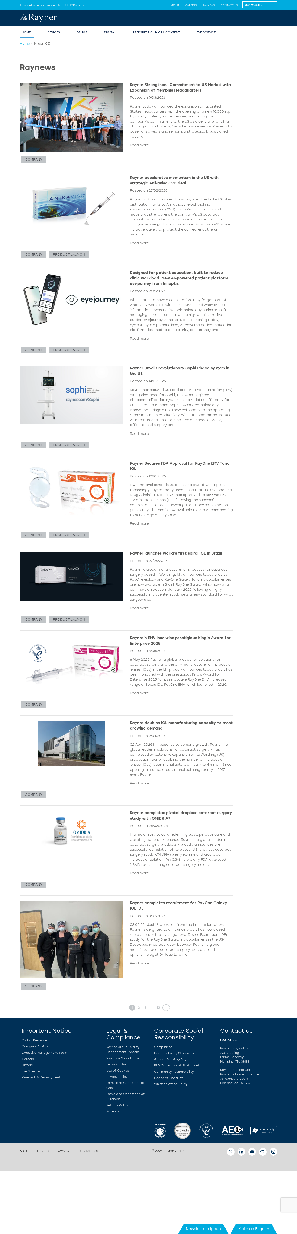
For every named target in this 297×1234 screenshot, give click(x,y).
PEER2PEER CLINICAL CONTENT (156, 32)
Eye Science (31, 1071)
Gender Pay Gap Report (172, 1059)
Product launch (69, 254)
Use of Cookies (117, 1070)
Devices (53, 32)
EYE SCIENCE (206, 32)
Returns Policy (117, 1105)
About (174, 5)
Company (33, 159)
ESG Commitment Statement (177, 1065)
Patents (112, 1111)
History (27, 1065)
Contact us (229, 5)
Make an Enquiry (253, 1229)
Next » (165, 1008)
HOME (26, 32)
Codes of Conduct (168, 1078)
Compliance (163, 1047)
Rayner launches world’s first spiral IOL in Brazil (176, 553)
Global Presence (34, 1040)
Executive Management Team (44, 1052)
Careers (191, 5)
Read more (139, 145)
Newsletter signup (203, 1229)
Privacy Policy (116, 1077)
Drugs (82, 32)
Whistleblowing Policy (170, 1084)
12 (158, 1008)
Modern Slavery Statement (174, 1053)
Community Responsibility (174, 1071)
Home (25, 43)
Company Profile (35, 1046)
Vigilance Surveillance (122, 1058)
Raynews (209, 5)
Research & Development (41, 1077)
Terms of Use (116, 1064)
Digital (110, 32)
